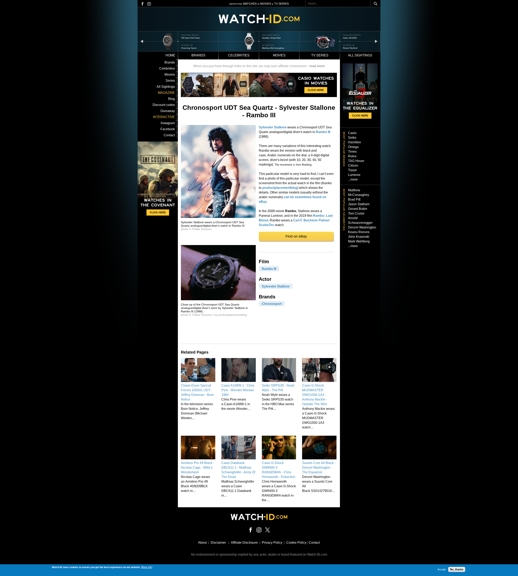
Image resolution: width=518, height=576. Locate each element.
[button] (218, 217)
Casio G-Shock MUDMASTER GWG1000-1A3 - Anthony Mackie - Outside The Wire (314, 395)
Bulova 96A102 (350, 38)
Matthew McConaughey (192, 48)
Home (170, 55)
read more (317, 66)
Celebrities (238, 55)
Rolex (352, 156)
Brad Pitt (354, 199)
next (376, 41)
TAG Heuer (356, 161)
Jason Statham (358, 204)
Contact (169, 135)
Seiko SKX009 (269, 38)
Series (170, 80)
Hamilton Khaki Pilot (190, 38)
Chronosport (272, 303)
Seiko (352, 137)
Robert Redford (269, 48)
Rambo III (323, 132)
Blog (171, 98)
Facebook (167, 129)
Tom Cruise (356, 213)
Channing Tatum (350, 48)
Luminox (354, 174)
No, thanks (456, 569)
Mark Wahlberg (359, 241)
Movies (279, 55)
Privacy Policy (272, 542)
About (202, 542)
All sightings (360, 55)
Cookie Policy (296, 542)
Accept (441, 569)
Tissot (352, 170)
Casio (352, 133)
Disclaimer (218, 542)
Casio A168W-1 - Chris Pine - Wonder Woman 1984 (237, 390)
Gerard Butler (357, 208)
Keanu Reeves (358, 232)
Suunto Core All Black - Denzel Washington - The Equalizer (318, 467)
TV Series (319, 55)
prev (142, 41)
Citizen (353, 165)
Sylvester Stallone (273, 127)
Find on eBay (296, 236)
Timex (352, 151)
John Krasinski (358, 236)
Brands (198, 55)
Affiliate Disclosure (244, 542)
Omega (353, 147)
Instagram (168, 123)
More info (146, 567)
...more (353, 179)
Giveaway (167, 111)
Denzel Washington (362, 227)
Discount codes (164, 105)
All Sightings (166, 86)
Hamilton (354, 142)
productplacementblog (279, 187)
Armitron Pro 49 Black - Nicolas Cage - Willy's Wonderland (197, 467)
